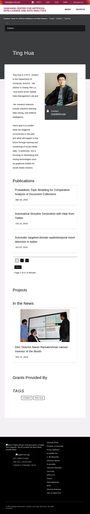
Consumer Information (54, 468)
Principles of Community (55, 446)
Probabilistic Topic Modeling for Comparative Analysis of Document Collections (42, 192)
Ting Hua (67, 18)
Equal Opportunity (53, 482)
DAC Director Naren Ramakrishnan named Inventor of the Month (41, 349)
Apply (38, 2)
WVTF (49, 486)
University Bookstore (54, 489)
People (52, 18)
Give (56, 2)
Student (26, 398)
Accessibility (51, 464)
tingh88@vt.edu (58, 114)
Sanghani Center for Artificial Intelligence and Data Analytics (26, 18)
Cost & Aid (50, 471)
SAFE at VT (51, 475)
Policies (49, 478)
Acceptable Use (52, 453)
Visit (48, 2)
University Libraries (53, 460)
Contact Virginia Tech (25, 465)
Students (59, 18)
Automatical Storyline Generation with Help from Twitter (44, 215)
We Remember (54, 457)
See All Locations (23, 462)
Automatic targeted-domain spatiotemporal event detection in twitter (45, 239)
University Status (52, 442)
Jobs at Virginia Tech (54, 493)
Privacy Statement (53, 450)
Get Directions (21, 458)
